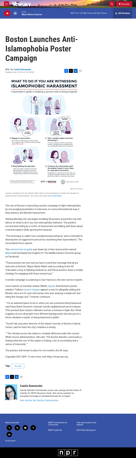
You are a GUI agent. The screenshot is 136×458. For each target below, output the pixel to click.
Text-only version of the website (86, 424)
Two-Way (18, 366)
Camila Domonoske (22, 69)
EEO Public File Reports (86, 430)
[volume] (15, 13)
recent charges (32, 289)
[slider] (19, 13)
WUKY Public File (55, 430)
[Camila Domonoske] (11, 392)
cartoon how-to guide (21, 249)
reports (51, 286)
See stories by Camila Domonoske (39, 400)
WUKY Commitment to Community (57, 424)
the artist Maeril (55, 196)
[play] (7, 13)
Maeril (8, 253)
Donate (125, 4)
